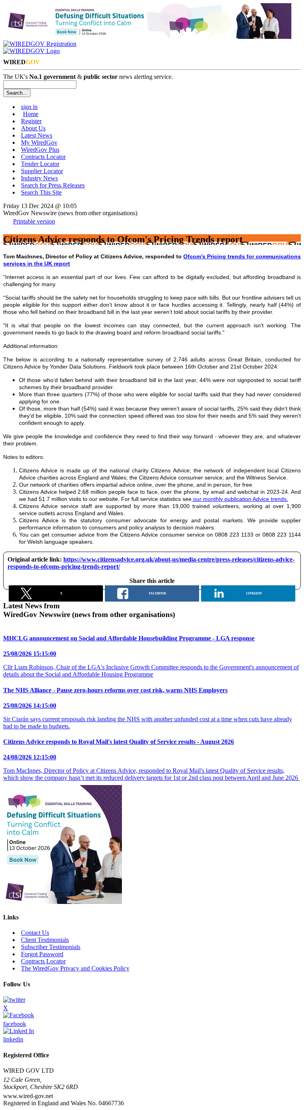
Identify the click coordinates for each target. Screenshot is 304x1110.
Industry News (39, 178)
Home (30, 114)
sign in (29, 106)
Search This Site (41, 192)
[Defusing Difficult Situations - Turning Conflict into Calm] (147, 36)
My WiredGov (39, 142)
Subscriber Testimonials (50, 947)
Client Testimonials (45, 939)
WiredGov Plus (40, 149)
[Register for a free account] (39, 43)
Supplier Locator (42, 171)
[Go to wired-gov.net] (31, 51)
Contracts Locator (43, 156)
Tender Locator (40, 163)
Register (31, 121)
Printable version (34, 221)
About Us (33, 128)
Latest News (36, 135)
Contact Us (35, 932)
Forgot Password (42, 954)
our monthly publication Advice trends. (240, 499)
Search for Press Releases (53, 185)
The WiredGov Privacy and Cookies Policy (75, 968)
